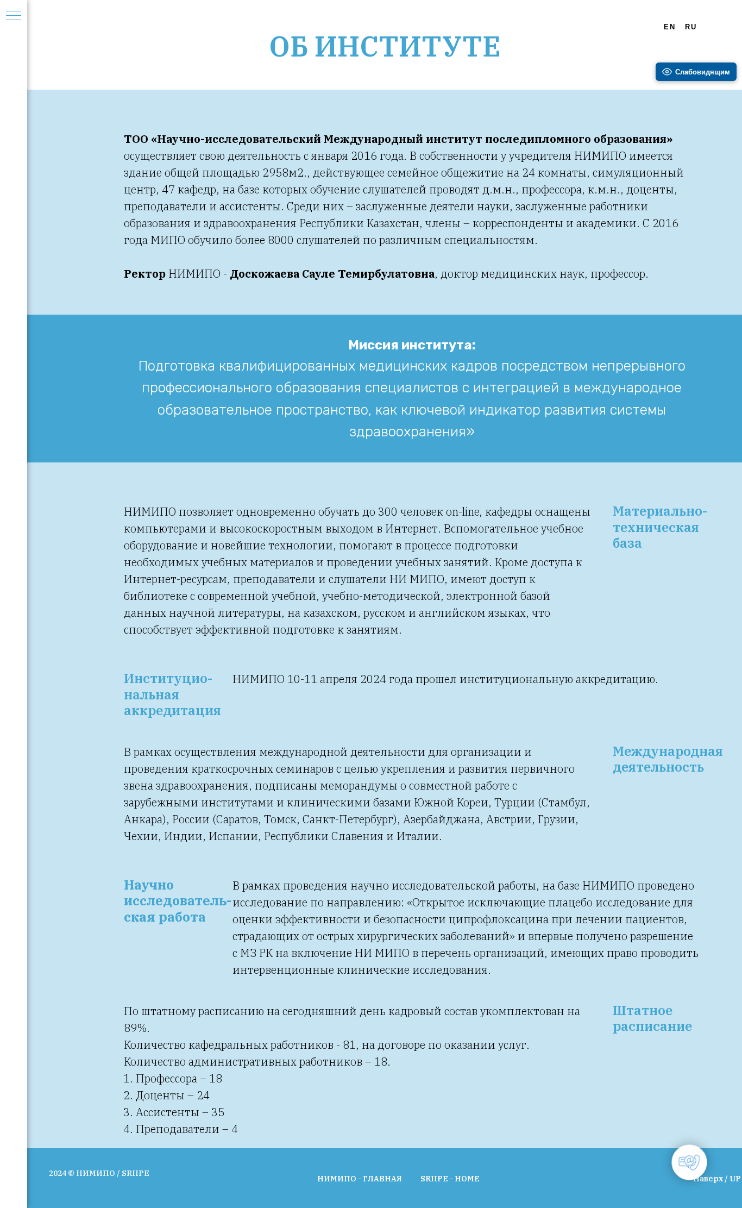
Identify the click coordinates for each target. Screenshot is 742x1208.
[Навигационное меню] (13, 16)
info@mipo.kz (75, 1183)
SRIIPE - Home (450, 1179)
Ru (691, 27)
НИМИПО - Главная (359, 1179)
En (670, 27)
